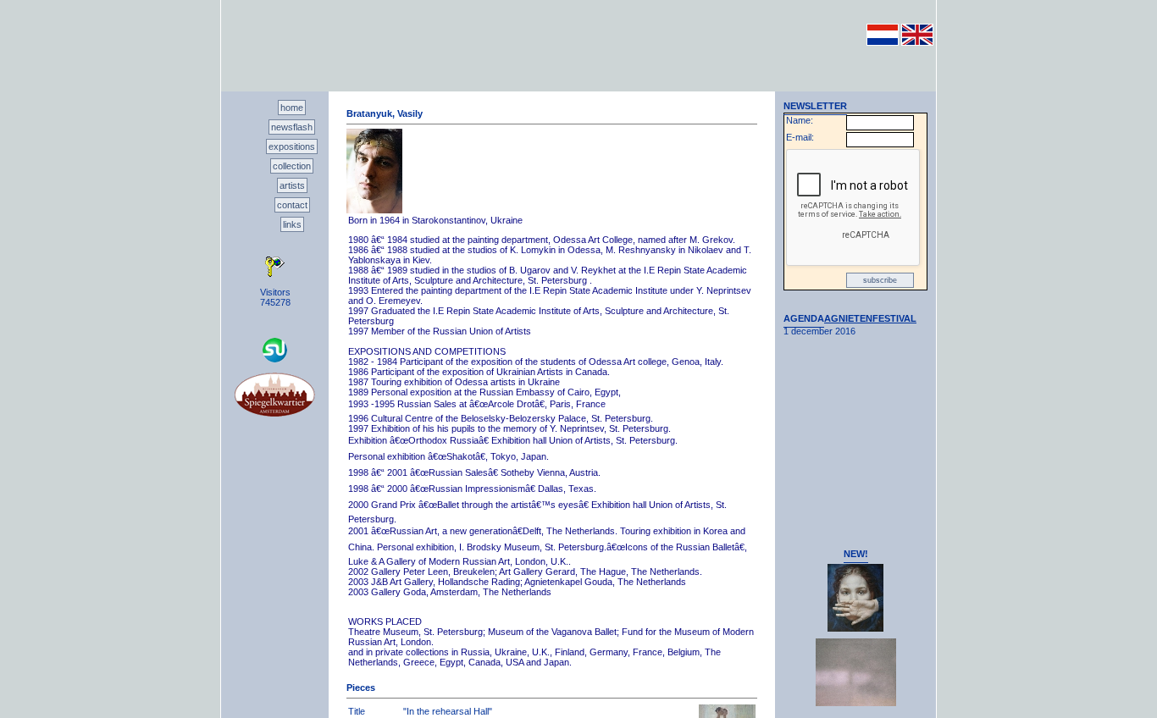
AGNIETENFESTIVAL (870, 318)
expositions (291, 146)
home (291, 107)
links (292, 224)
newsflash (292, 127)
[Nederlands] (882, 42)
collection (292, 166)
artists (292, 185)
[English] (917, 42)
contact (292, 205)
